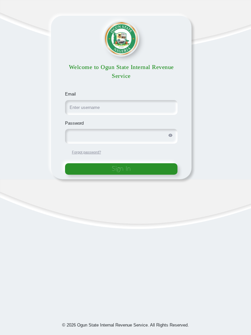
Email (70, 94)
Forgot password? (86, 152)
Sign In (121, 169)
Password (74, 123)
